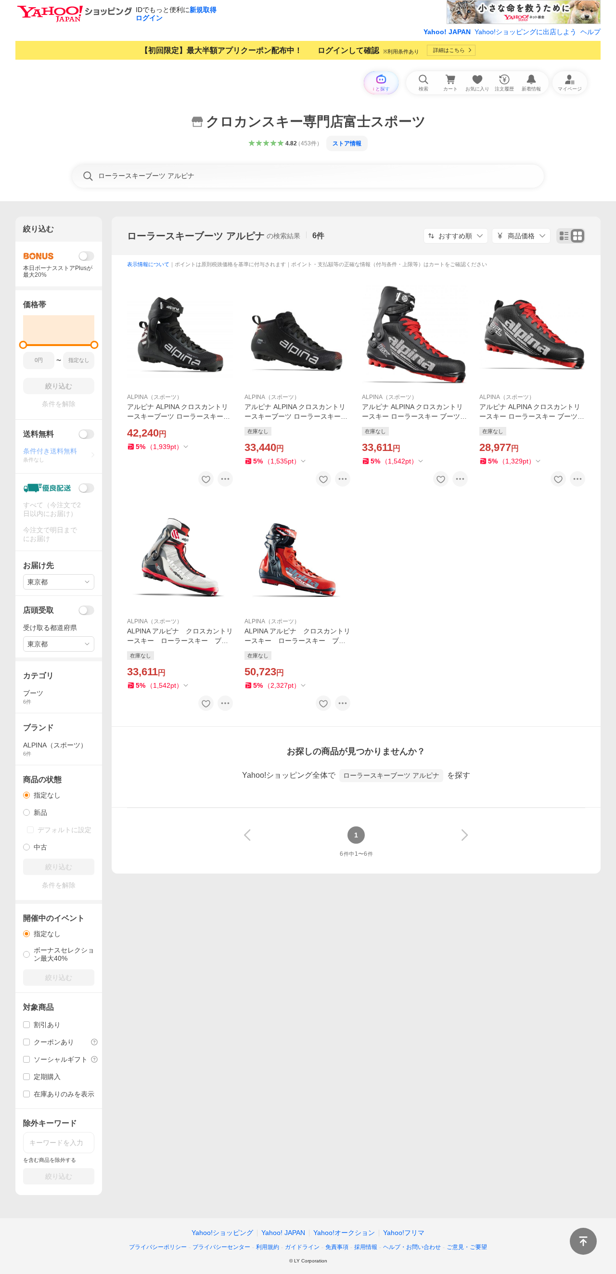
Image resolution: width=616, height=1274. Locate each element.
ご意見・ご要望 (467, 1247)
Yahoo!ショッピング (222, 1232)
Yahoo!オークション (344, 1232)
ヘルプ (590, 32)
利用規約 (267, 1247)
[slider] (23, 345)
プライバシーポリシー (158, 1247)
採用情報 (365, 1247)
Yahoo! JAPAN (447, 32)
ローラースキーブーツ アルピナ (196, 236)
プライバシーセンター (221, 1247)
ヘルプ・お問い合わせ (412, 1247)
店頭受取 (38, 610)
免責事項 (336, 1247)
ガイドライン (302, 1247)
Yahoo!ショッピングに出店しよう (526, 32)
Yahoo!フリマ (403, 1232)
